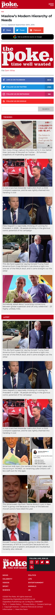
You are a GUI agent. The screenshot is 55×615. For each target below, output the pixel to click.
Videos (6, 583)
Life (30, 579)
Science (6, 590)
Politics (32, 575)
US (29, 590)
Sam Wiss (10, 70)
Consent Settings (44, 604)
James (4, 25)
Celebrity (7, 579)
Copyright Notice (11, 607)
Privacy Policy (29, 604)
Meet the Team (21, 609)
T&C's (5, 604)
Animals (32, 586)
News (5, 575)
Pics (2, 11)
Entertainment (35, 583)
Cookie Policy (15, 604)
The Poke (16, 4)
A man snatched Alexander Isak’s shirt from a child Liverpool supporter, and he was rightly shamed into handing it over (26, 190)
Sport (5, 586)
